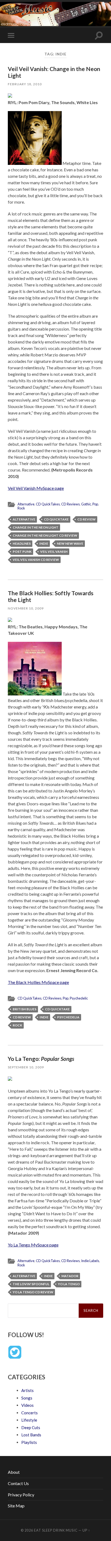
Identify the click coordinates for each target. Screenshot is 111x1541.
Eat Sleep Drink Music (56, 1530)
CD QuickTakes (48, 504)
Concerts (29, 1412)
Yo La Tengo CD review (33, 1292)
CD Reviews (70, 504)
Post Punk (22, 552)
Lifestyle (29, 1420)
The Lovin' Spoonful (31, 1284)
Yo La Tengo (69, 1284)
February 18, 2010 (25, 84)
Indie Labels (90, 1261)
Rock (21, 508)
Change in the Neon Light (35, 527)
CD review (86, 519)
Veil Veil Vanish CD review (36, 560)
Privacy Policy (21, 1494)
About (14, 1472)
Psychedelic (79, 998)
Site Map (16, 1505)
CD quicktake (56, 519)
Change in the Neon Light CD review (45, 535)
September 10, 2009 (26, 1067)
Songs (26, 1397)
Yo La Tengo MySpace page (33, 1244)
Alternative (26, 504)
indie (43, 543)
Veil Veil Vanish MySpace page (36, 488)
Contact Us (18, 1483)
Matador (69, 1276)
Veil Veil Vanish (54, 552)
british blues (24, 1009)
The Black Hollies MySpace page (38, 982)
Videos (27, 1405)
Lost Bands (31, 1434)
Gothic (86, 504)
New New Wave (70, 543)
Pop (95, 504)
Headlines (22, 543)
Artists (27, 1390)
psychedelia (68, 1017)
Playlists (29, 1442)
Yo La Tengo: (41, 1058)
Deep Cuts (30, 1427)
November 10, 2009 (26, 608)
